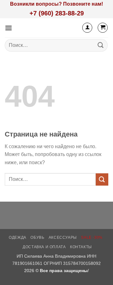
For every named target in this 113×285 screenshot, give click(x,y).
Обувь (37, 237)
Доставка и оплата (44, 247)
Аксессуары (63, 237)
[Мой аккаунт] (87, 28)
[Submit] (100, 45)
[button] (8, 28)
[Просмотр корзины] (103, 28)
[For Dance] (48, 28)
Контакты (81, 247)
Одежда (17, 237)
